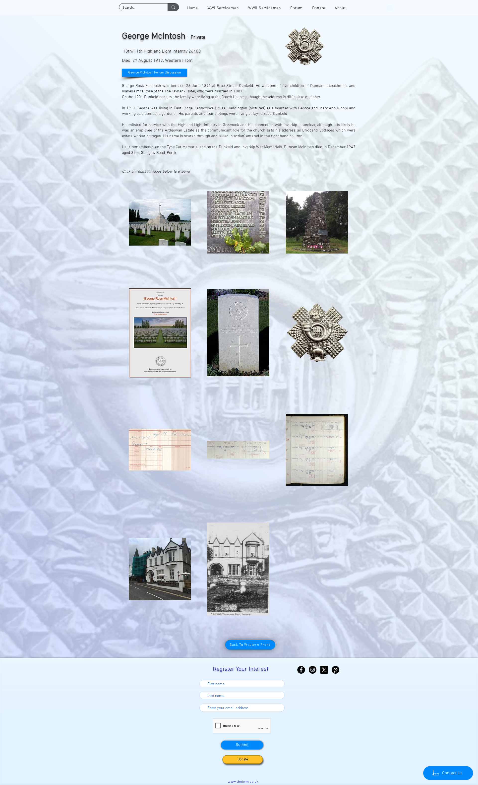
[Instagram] (312, 670)
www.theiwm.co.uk (243, 782)
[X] (324, 670)
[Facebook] (301, 670)
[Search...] (173, 7)
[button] (390, 6)
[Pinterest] (335, 670)
